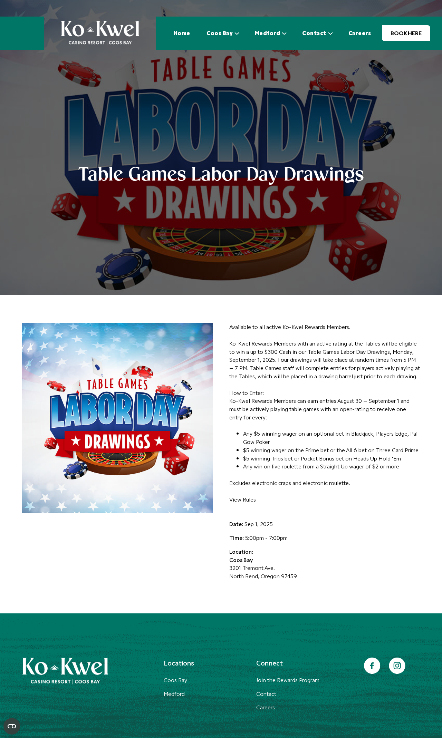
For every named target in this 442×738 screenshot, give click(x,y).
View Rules (242, 499)
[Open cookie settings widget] (11, 726)
